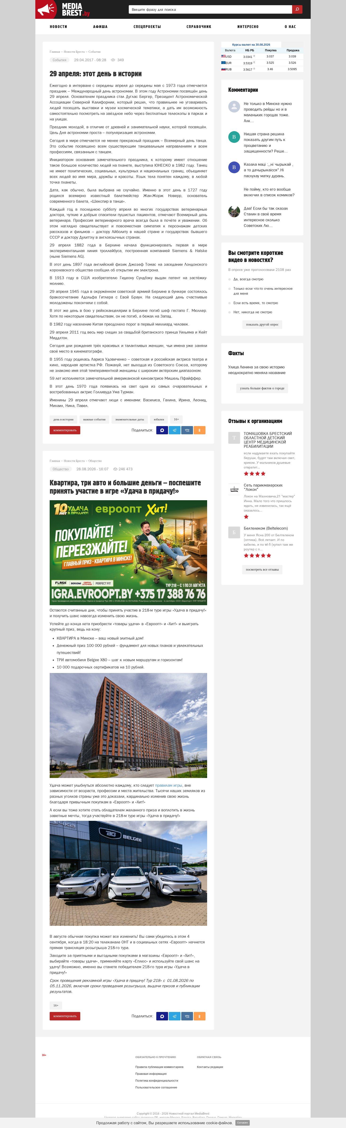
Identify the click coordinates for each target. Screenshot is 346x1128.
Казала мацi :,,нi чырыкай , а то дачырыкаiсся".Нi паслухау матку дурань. (268, 170)
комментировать (64, 430)
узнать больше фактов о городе (262, 388)
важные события (94, 419)
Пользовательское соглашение (156, 1087)
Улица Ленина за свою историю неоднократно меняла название (257, 370)
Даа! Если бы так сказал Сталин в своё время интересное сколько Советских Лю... (266, 217)
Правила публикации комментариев (159, 1067)
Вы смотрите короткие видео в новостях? (255, 257)
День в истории (63, 419)
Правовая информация (151, 1074)
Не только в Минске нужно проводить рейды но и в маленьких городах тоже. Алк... (268, 112)
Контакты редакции (210, 1067)
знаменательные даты (129, 419)
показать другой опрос (262, 324)
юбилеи (159, 419)
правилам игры (168, 785)
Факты (236, 353)
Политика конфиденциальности (156, 1080)
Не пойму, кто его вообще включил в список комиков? (269, 192)
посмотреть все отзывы (262, 569)
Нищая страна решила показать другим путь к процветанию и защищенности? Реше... (266, 142)
